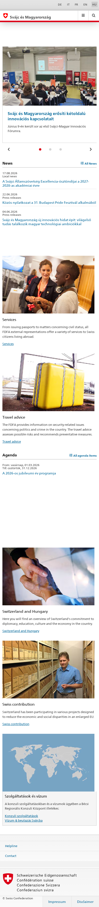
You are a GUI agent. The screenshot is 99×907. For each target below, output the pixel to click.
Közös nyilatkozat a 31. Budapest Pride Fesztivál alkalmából (49, 202)
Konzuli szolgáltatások (21, 816)
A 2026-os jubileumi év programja (29, 473)
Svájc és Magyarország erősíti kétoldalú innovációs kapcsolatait (47, 116)
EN (85, 4)
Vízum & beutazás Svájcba (24, 820)
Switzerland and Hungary (20, 631)
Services (8, 344)
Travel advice (11, 441)
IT (68, 4)
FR (76, 4)
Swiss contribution (15, 724)
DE (60, 4)
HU (94, 4)
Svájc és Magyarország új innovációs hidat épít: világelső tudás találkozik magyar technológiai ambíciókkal (46, 222)
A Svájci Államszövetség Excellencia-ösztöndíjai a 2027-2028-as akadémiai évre (45, 183)
